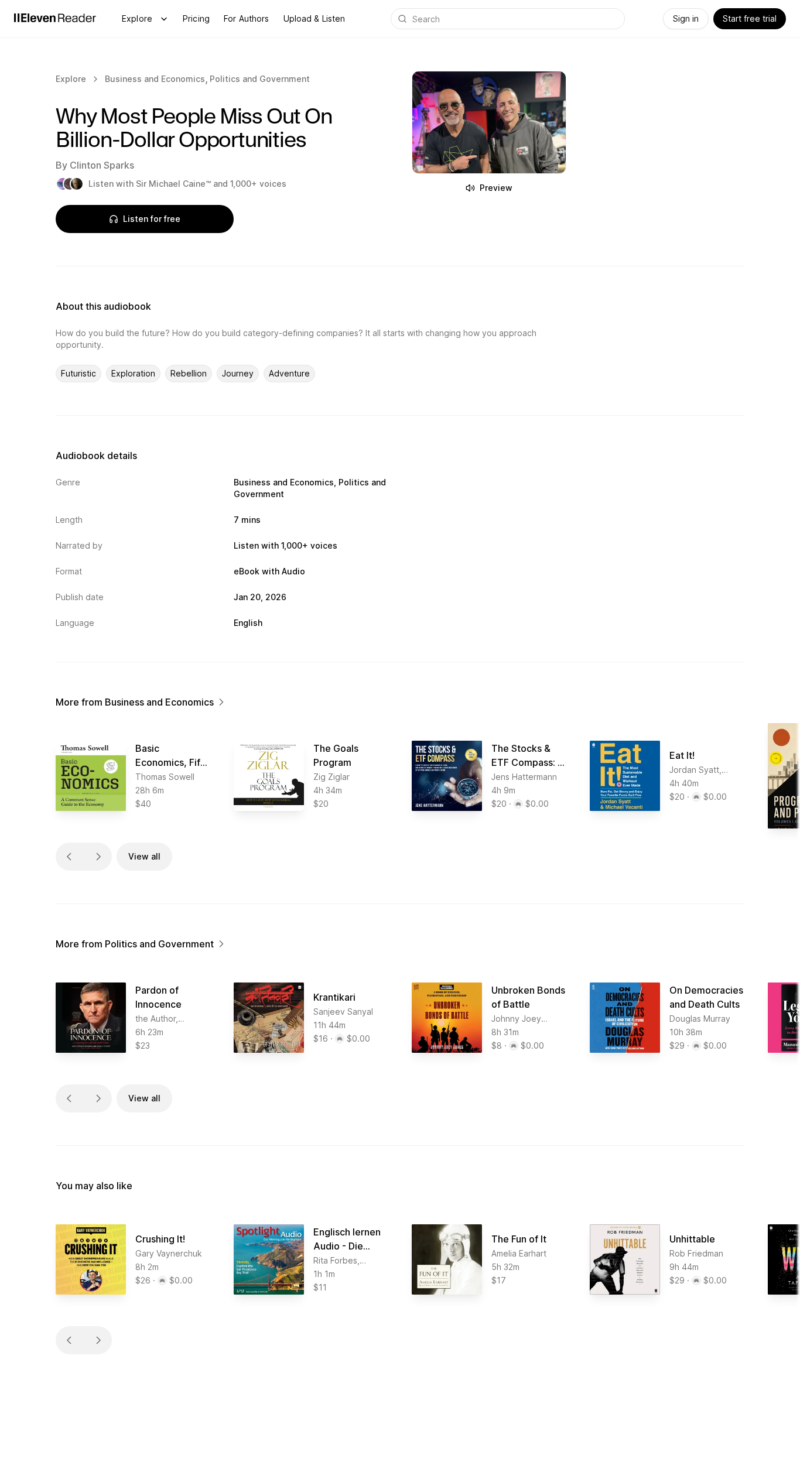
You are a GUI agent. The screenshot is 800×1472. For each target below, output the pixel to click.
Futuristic (78, 373)
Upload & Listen (314, 18)
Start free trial (750, 18)
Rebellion (188, 373)
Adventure (289, 373)
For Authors (246, 18)
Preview (496, 188)
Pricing (196, 18)
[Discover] (164, 18)
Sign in (686, 18)
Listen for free (151, 219)
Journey (238, 373)
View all (144, 856)
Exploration (133, 373)
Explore (137, 18)
